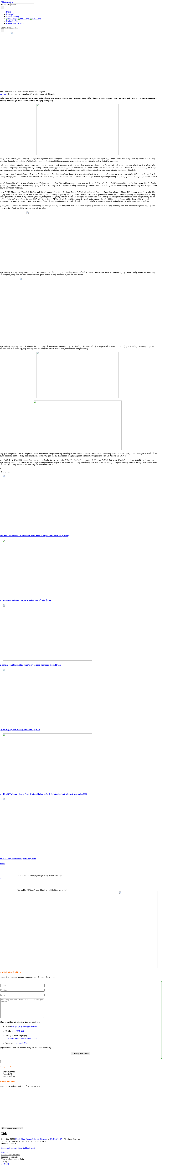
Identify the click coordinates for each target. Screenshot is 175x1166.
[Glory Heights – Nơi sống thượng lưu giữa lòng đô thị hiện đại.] (47, 595)
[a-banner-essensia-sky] (87, 89)
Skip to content (7, 2)
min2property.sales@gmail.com (24, 1026)
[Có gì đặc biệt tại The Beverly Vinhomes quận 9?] (47, 724)
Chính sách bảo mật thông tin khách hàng (18, 1148)
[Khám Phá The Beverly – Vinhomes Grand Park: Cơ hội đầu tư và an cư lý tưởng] (47, 531)
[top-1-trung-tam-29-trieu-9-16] (138, 967)
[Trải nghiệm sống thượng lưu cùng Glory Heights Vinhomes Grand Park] (47, 660)
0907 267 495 (18, 1031)
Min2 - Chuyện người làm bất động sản (31, 1139)
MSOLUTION (56, 1139)
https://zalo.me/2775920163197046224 (21, 1038)
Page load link (7, 1152)
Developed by (10, 1154)
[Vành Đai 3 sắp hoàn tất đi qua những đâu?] (47, 854)
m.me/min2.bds (21, 1043)
